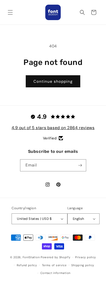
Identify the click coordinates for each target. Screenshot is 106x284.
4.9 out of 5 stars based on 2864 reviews (53, 127)
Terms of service (54, 265)
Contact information (55, 273)
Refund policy (27, 265)
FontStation (31, 257)
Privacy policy (85, 257)
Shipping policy (82, 265)
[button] (10, 12)
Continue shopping (53, 81)
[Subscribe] (80, 165)
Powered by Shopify (55, 257)
